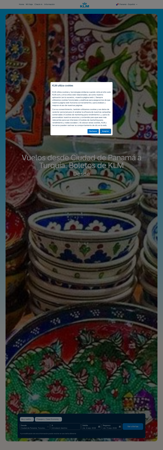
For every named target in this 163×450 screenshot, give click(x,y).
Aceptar (105, 131)
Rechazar (93, 131)
